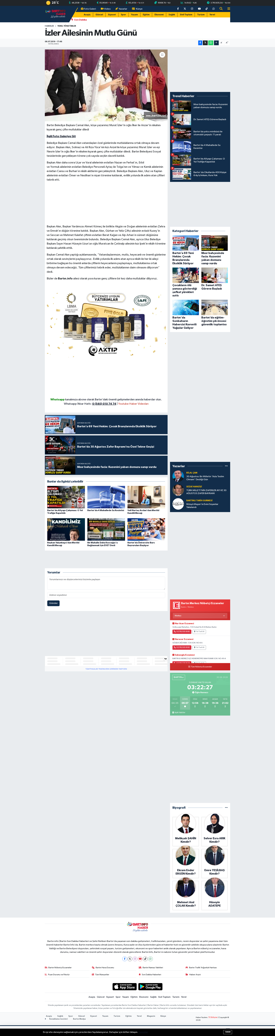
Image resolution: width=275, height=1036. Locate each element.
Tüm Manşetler (102, 975)
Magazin (151, 1016)
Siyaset (112, 15)
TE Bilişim (212, 1017)
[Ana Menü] (227, 9)
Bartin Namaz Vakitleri (153, 968)
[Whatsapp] (150, 958)
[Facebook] (124, 958)
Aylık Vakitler (180, 713)
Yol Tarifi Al (200, 631)
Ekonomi (159, 15)
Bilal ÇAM (191, 473)
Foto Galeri (90, 9)
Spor (123, 15)
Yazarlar (123, 9)
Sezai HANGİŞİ (194, 487)
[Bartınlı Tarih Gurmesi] (178, 504)
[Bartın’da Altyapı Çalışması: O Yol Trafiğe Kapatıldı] (66, 497)
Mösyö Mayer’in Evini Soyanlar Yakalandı (202, 505)
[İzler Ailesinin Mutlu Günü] (106, 85)
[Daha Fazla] (216, 42)
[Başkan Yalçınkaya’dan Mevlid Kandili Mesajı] (66, 529)
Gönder (53, 603)
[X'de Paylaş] (205, 42)
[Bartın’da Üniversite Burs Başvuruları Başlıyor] (146, 529)
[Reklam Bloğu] (106, 323)
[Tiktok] (145, 958)
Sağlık (172, 15)
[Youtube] (140, 958)
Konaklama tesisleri (58, 1019)
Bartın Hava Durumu (105, 968)
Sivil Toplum (186, 15)
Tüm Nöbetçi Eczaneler (201, 667)
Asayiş (87, 15)
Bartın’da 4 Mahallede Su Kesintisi (105, 510)
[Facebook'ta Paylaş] (200, 42)
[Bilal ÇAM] (178, 476)
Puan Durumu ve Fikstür (59, 975)
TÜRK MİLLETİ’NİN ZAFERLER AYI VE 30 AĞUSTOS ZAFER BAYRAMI (206, 492)
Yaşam (134, 15)
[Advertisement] (106, 204)
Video (107, 9)
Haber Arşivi (195, 975)
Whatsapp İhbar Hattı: (90, 403)
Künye (139, 9)
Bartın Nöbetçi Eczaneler (60, 968)
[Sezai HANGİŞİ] (178, 490)
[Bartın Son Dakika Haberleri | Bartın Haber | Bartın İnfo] (55, 14)
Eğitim (146, 15)
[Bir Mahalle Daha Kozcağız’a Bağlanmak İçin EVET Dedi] (106, 529)
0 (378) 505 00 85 (183, 631)
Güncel (99, 15)
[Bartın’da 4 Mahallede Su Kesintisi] (106, 497)
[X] (129, 958)
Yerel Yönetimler (66, 26)
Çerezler (143, 1032)
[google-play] (150, 986)
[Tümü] (226, 466)
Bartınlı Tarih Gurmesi (199, 500)
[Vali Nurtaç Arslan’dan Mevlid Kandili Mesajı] (146, 497)
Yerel (212, 15)
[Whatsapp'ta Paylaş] (210, 42)
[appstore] (124, 986)
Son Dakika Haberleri (151, 975)
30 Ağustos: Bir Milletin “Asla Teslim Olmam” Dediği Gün (205, 478)
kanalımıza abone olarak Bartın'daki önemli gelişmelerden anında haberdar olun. (113, 399)
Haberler (49, 26)
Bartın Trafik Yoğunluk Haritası (203, 968)
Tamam (227, 1032)
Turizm (201, 15)
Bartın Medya (79, 1019)
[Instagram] (135, 958)
